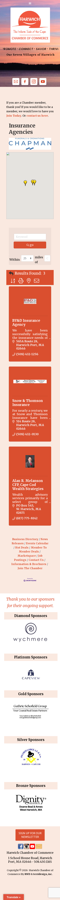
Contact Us (36, 560)
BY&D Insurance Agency (26, 322)
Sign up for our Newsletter (30, 835)
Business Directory (25, 539)
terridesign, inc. (42, 874)
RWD (27, 874)
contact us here (37, 115)
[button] (25, 183)
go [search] (32, 245)
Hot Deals (21, 547)
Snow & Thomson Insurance (27, 403)
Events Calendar (37, 543)
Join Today (13, 115)
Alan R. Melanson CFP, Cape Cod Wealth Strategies (28, 485)
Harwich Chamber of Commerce (30, 25)
